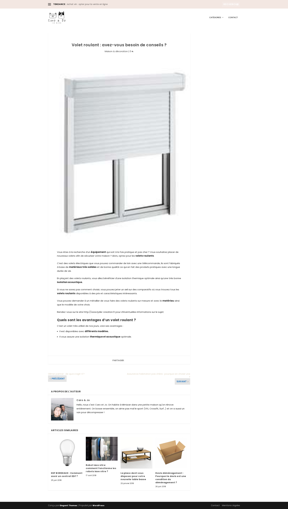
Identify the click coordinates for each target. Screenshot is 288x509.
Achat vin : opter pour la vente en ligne (87, 4)
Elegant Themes (68, 505)
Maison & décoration (116, 51)
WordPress (98, 505)
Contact (233, 17)
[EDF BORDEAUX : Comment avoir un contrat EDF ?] (67, 453)
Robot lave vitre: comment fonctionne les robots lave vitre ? (101, 468)
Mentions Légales (231, 505)
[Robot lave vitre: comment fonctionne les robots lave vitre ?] (102, 449)
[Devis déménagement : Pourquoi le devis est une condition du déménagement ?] (171, 453)
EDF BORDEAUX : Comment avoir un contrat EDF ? (66, 475)
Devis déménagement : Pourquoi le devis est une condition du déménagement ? (170, 478)
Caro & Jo (83, 400)
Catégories (215, 17)
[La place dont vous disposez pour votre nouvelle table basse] (136, 453)
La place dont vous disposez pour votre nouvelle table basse (133, 476)
